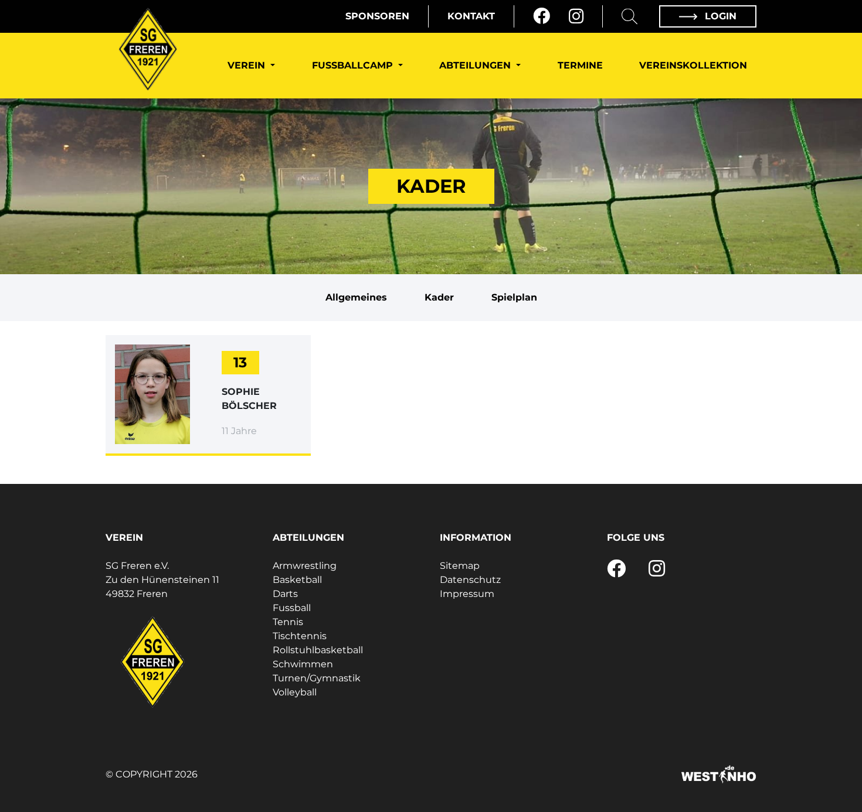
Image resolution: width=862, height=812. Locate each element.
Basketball (297, 579)
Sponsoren (377, 16)
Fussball (292, 607)
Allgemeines (356, 297)
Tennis (288, 621)
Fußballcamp (354, 65)
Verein (248, 65)
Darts (285, 593)
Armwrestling (305, 565)
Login (719, 16)
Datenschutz (470, 579)
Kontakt (471, 16)
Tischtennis (300, 636)
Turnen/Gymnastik (317, 678)
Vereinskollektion (693, 65)
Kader (439, 297)
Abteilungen (476, 65)
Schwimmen (303, 664)
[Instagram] (576, 16)
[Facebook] (541, 16)
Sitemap (460, 565)
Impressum (467, 593)
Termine (580, 65)
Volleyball (295, 692)
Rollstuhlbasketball (318, 650)
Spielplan (514, 297)
